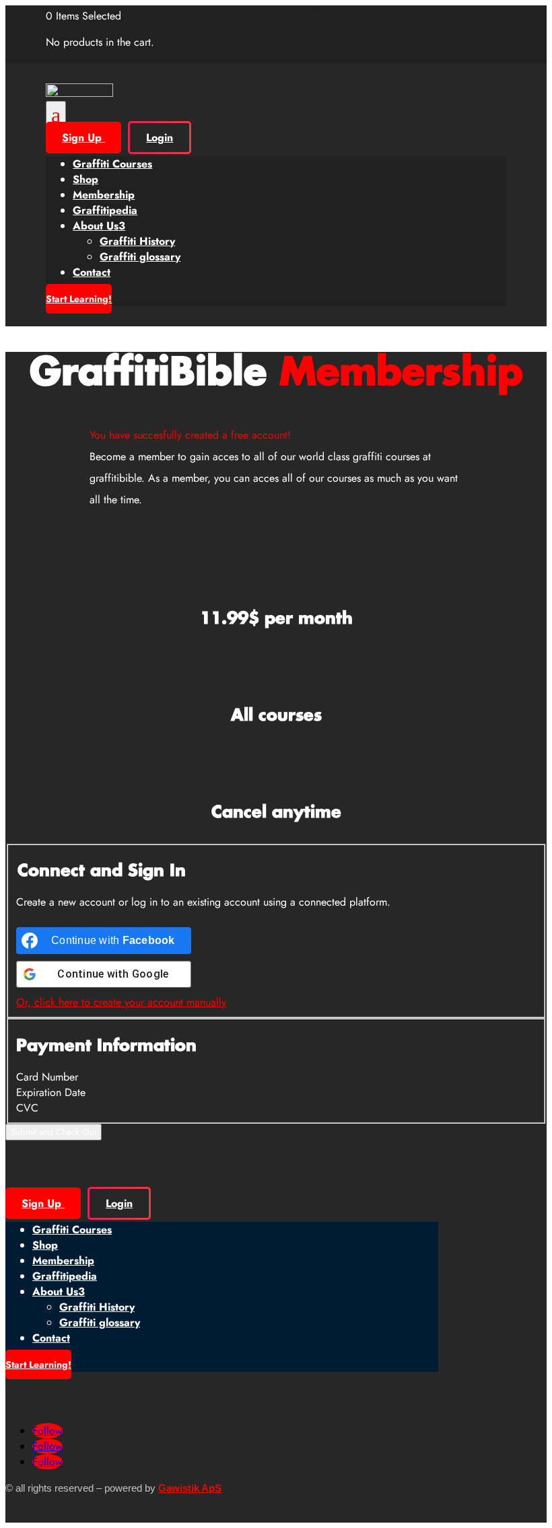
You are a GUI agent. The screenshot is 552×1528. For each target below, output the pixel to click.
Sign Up (83, 137)
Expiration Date (50, 1092)
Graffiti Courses (112, 164)
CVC (27, 1108)
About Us (99, 225)
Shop (85, 179)
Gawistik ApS (189, 1488)
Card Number (47, 1077)
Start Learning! (79, 298)
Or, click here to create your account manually (121, 1002)
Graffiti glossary (140, 256)
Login (159, 137)
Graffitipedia (105, 210)
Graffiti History (137, 241)
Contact (91, 272)
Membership (104, 195)
